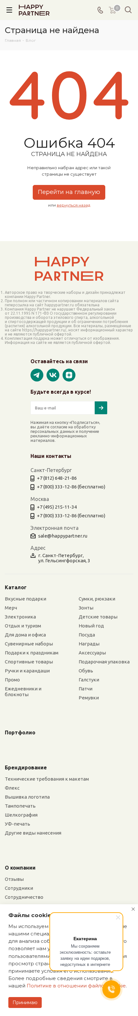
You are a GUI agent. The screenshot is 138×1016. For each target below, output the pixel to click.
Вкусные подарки (25, 598)
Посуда (87, 634)
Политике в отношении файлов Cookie (76, 986)
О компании (20, 868)
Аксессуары (92, 652)
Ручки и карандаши (27, 670)
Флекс (12, 788)
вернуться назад (73, 205)
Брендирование (26, 767)
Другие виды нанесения (33, 833)
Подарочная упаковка (104, 661)
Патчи (85, 688)
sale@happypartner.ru (62, 536)
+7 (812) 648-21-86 (57, 478)
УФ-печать (17, 824)
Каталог (16, 587)
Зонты (86, 607)
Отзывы (14, 879)
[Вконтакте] (53, 374)
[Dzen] (69, 374)
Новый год (91, 625)
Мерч (11, 607)
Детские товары (98, 616)
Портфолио (20, 732)
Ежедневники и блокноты (23, 691)
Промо (12, 679)
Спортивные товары (29, 661)
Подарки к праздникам (31, 652)
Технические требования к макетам (47, 779)
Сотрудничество (24, 897)
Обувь (86, 670)
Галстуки (89, 679)
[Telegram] (36, 374)
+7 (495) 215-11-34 (57, 507)
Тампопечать (20, 806)
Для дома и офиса (25, 634)
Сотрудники (19, 888)
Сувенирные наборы (29, 643)
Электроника (20, 616)
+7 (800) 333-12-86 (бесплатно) (71, 486)
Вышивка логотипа (27, 797)
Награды (89, 643)
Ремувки (89, 697)
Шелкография (21, 815)
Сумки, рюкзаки (97, 598)
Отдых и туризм (23, 625)
